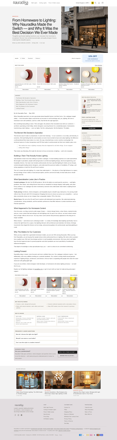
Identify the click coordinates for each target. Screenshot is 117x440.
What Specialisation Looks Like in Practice (27, 102)
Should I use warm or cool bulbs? (26, 338)
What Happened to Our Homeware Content (26, 104)
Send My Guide (92, 128)
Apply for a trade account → (67, 352)
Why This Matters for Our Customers (25, 106)
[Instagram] (18, 415)
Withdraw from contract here (71, 416)
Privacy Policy (68, 418)
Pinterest (38, 58)
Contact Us (67, 407)
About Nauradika (89, 409)
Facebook (30, 58)
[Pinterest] (21, 415)
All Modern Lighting (48, 418)
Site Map (66, 423)
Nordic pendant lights (48, 428)
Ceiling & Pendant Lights (50, 409)
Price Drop (46, 416)
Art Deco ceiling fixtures (77, 428)
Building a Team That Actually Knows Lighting (27, 100)
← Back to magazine (76, 58)
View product (25, 89)
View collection (98, 65)
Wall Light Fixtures (48, 407)
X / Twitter (22, 58)
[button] (95, 3)
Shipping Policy (68, 412)
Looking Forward (20, 108)
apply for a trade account (64, 430)
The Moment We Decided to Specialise (26, 98)
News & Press (88, 412)
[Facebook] (15, 415)
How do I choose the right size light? (27, 334)
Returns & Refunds (69, 414)
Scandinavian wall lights (37, 428)
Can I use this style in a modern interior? (28, 342)
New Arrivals (47, 414)
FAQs (65, 409)
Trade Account (88, 407)
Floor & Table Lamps (49, 412)
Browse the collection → (67, 355)
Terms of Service (68, 421)
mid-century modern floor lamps (61, 428)
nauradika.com (38, 269)
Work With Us (88, 414)
